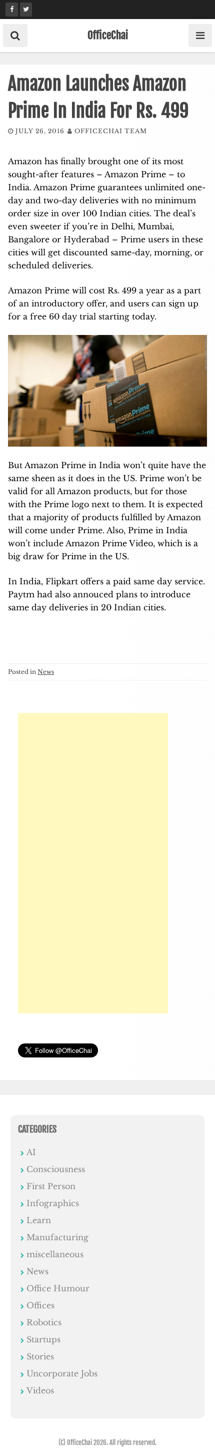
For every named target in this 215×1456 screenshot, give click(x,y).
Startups (43, 1339)
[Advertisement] (93, 863)
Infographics (52, 1203)
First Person (51, 1186)
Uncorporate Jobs (62, 1373)
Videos (40, 1390)
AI (31, 1152)
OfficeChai (108, 35)
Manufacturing (57, 1237)
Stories (40, 1356)
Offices (40, 1305)
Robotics (44, 1322)
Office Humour (58, 1288)
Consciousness (55, 1169)
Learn (38, 1220)
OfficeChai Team (110, 131)
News (46, 671)
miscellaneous (55, 1254)
